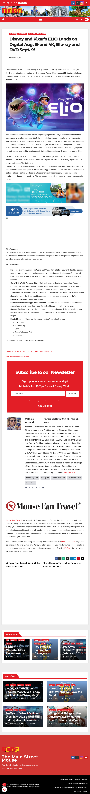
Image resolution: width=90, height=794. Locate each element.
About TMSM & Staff (66, 779)
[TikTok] (36, 487)
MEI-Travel (67, 548)
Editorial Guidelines (81, 779)
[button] (77, 19)
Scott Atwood (29, 698)
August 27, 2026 (14, 657)
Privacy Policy (82, 787)
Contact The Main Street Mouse (77, 783)
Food (73, 643)
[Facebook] (26, 487)
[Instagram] (33, 487)
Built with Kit (45, 406)
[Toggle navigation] (41, 19)
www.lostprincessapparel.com (17, 357)
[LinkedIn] (42, 487)
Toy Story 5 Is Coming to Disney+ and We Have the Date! (65, 692)
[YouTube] (39, 487)
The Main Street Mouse (20, 758)
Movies (9, 643)
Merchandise (22, 33)
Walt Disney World (63, 710)
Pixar (43, 643)
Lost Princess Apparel (80, 791)
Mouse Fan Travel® (14, 520)
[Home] (3, 19)
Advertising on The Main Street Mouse (64, 787)
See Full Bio (69, 473)
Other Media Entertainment (37, 33)
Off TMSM (80, 643)
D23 (8, 640)
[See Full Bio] (76, 472)
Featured (13, 33)
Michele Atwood (73, 723)
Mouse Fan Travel (68, 542)
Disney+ (13, 640)
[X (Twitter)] (29, 487)
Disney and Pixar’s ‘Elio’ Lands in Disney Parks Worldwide (29, 351)
